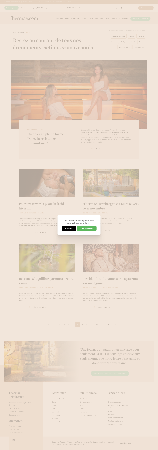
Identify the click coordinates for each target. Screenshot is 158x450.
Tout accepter (87, 228)
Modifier (69, 228)
